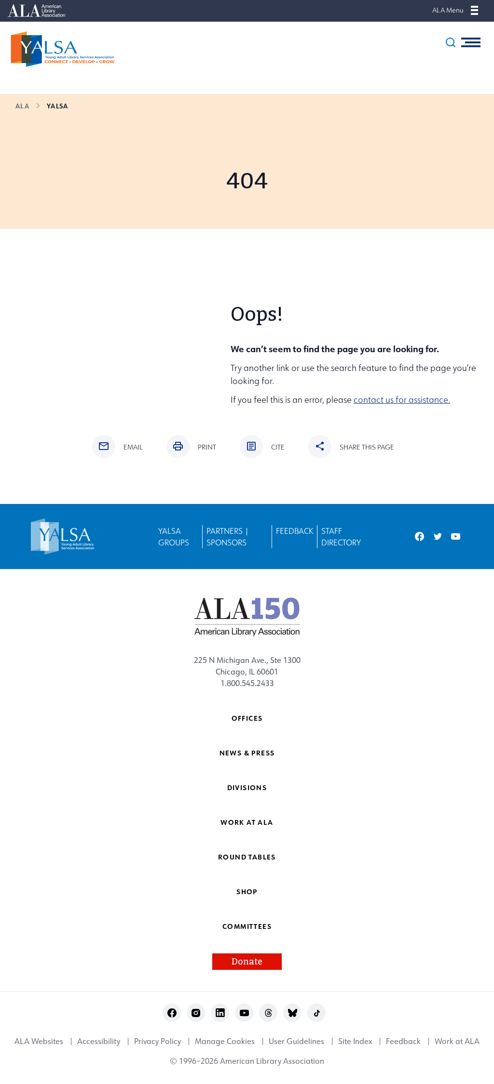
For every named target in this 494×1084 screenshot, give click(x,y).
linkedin (220, 1013)
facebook (419, 536)
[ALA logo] (247, 616)
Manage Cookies (225, 1041)
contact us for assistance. (402, 399)
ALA (22, 106)
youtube (455, 536)
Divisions (247, 787)
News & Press (247, 752)
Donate (247, 961)
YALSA (58, 106)
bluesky (292, 1013)
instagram (196, 1013)
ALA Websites (38, 1041)
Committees (247, 926)
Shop (247, 891)
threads (268, 1013)
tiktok (316, 1013)
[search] (450, 42)
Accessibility (98, 1041)
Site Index (355, 1041)
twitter (437, 536)
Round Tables (247, 856)
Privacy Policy (157, 1041)
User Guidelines (296, 1041)
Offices (247, 718)
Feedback (294, 531)
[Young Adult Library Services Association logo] (58, 49)
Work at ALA (246, 822)
